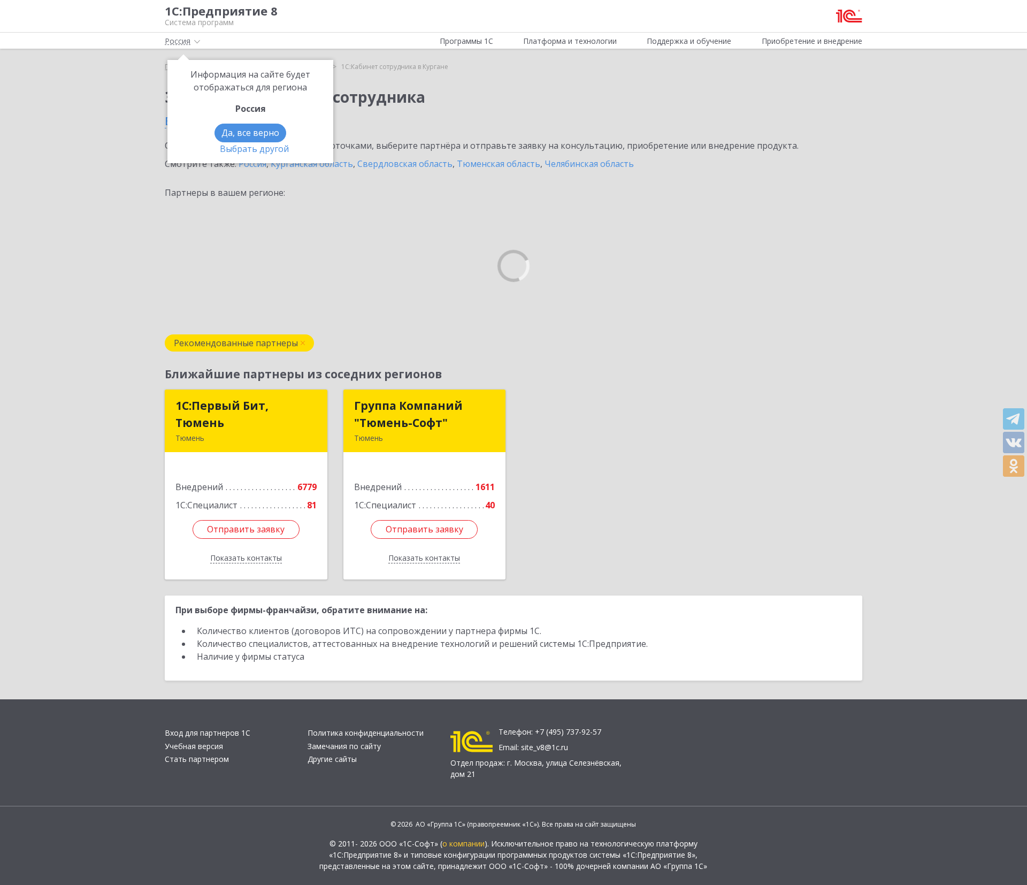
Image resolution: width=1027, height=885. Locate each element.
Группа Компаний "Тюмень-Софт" (408, 414)
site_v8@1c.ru (544, 747)
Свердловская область (405, 164)
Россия (252, 164)
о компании (463, 843)
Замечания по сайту (344, 746)
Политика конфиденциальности (366, 733)
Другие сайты (332, 759)
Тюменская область (498, 164)
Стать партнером (197, 759)
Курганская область (312, 164)
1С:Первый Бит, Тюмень (222, 414)
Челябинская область (589, 164)
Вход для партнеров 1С (207, 733)
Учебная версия (194, 746)
